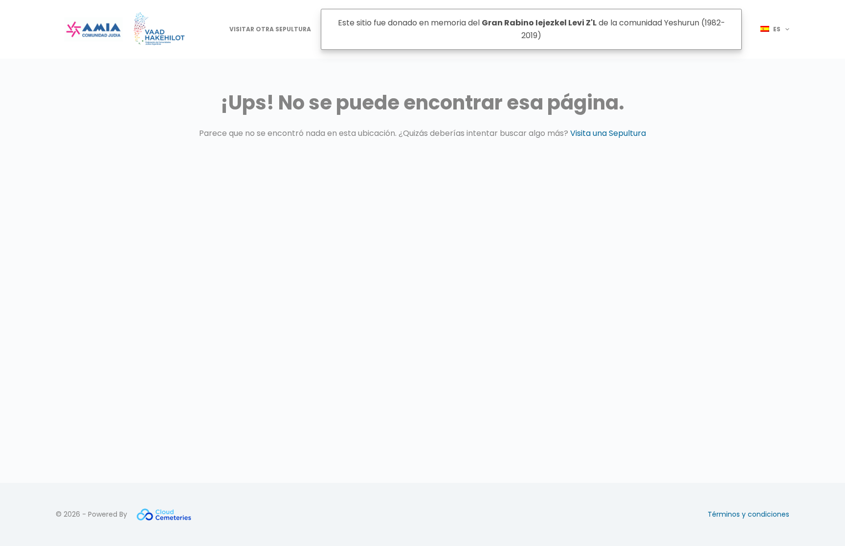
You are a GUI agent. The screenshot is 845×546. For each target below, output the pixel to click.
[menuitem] (770, 29)
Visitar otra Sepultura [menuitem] (270, 29)
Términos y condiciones (748, 514)
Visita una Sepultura (608, 133)
